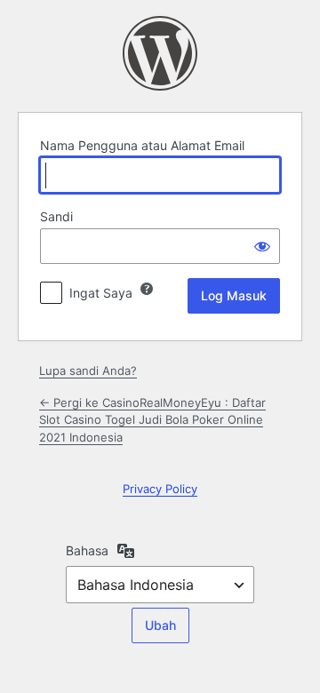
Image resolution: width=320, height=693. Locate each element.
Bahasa (87, 550)
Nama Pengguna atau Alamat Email (142, 145)
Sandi (56, 216)
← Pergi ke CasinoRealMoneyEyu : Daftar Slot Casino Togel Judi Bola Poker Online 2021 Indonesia (152, 419)
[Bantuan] (146, 288)
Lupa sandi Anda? (88, 370)
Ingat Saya (100, 292)
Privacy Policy (160, 489)
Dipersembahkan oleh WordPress (160, 53)
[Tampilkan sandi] (262, 246)
